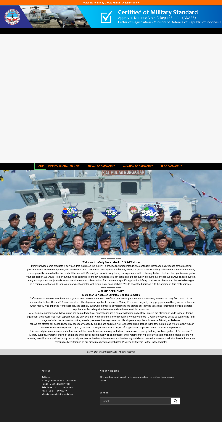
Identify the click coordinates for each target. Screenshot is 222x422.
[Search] (175, 401)
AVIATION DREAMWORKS (138, 166)
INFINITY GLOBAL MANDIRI (64, 166)
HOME (40, 166)
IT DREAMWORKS (171, 166)
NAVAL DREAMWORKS (101, 166)
